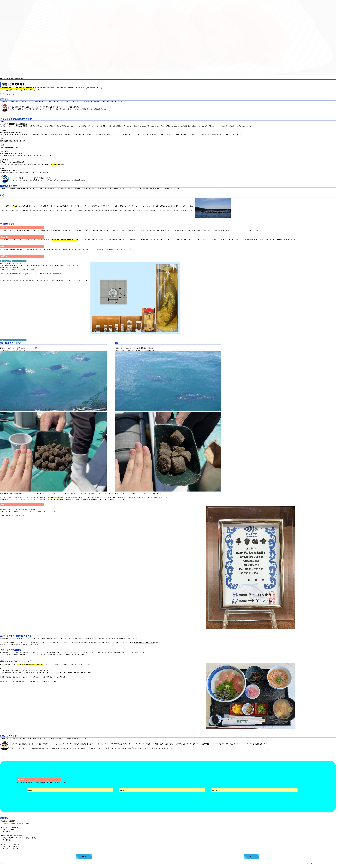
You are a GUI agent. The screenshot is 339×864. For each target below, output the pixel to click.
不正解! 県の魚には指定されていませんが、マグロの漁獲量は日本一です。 (48, 790)
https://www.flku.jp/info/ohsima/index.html (16, 823)
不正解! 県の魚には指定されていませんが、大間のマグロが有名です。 (139, 790)
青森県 (122, 790)
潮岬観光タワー (5, 681)
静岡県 (29, 790)
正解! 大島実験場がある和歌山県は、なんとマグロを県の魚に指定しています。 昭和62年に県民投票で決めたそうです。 (235, 790)
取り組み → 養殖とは (20, 101)
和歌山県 (214, 790)
